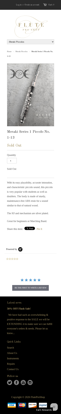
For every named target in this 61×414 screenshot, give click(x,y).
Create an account (31, 5)
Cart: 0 (51, 5)
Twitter (9, 382)
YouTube (23, 382)
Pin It (39, 229)
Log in (18, 5)
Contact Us (13, 369)
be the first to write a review (30, 288)
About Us (12, 353)
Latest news (14, 303)
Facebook (16, 382)
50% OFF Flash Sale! (19, 308)
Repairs (11, 363)
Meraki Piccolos (21, 51)
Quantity (11, 155)
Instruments (13, 358)
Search (10, 347)
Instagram (30, 382)
